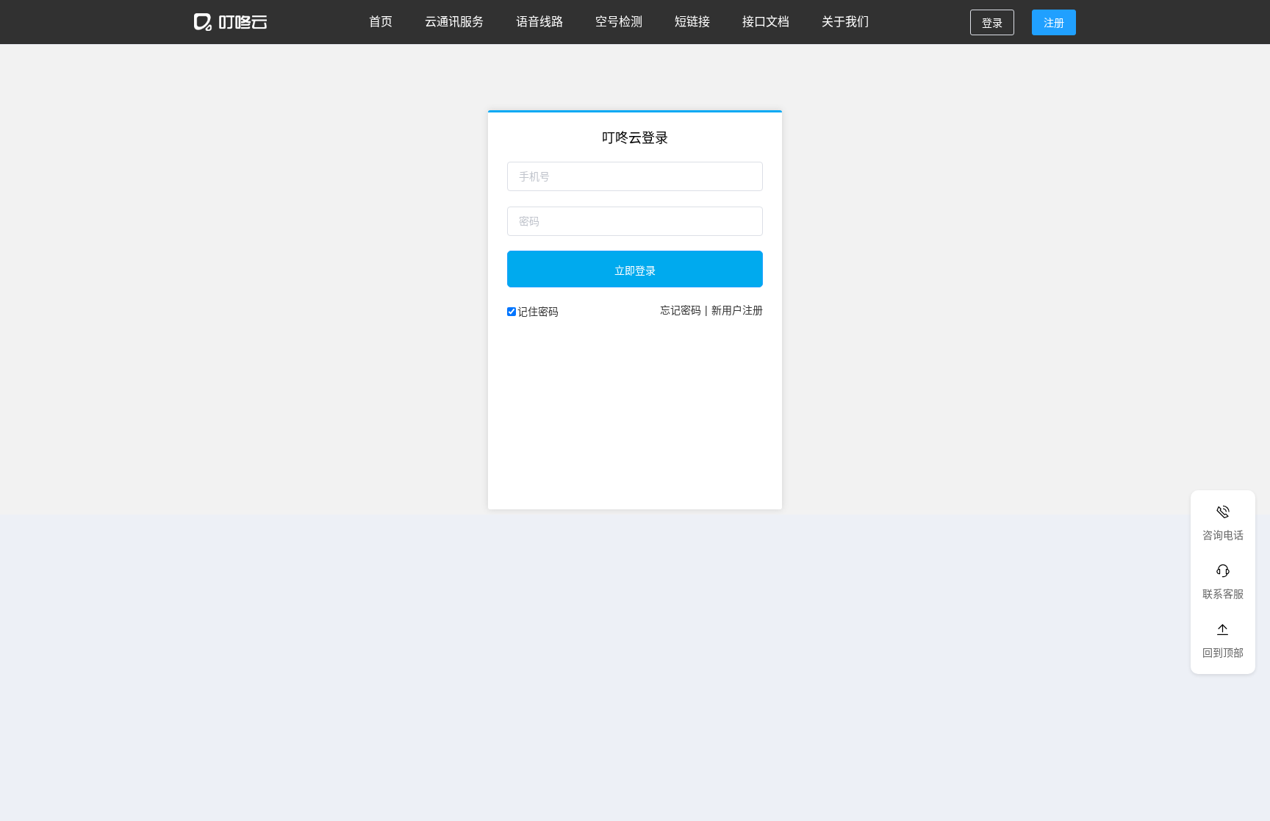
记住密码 (538, 311)
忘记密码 (680, 309)
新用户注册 (737, 309)
